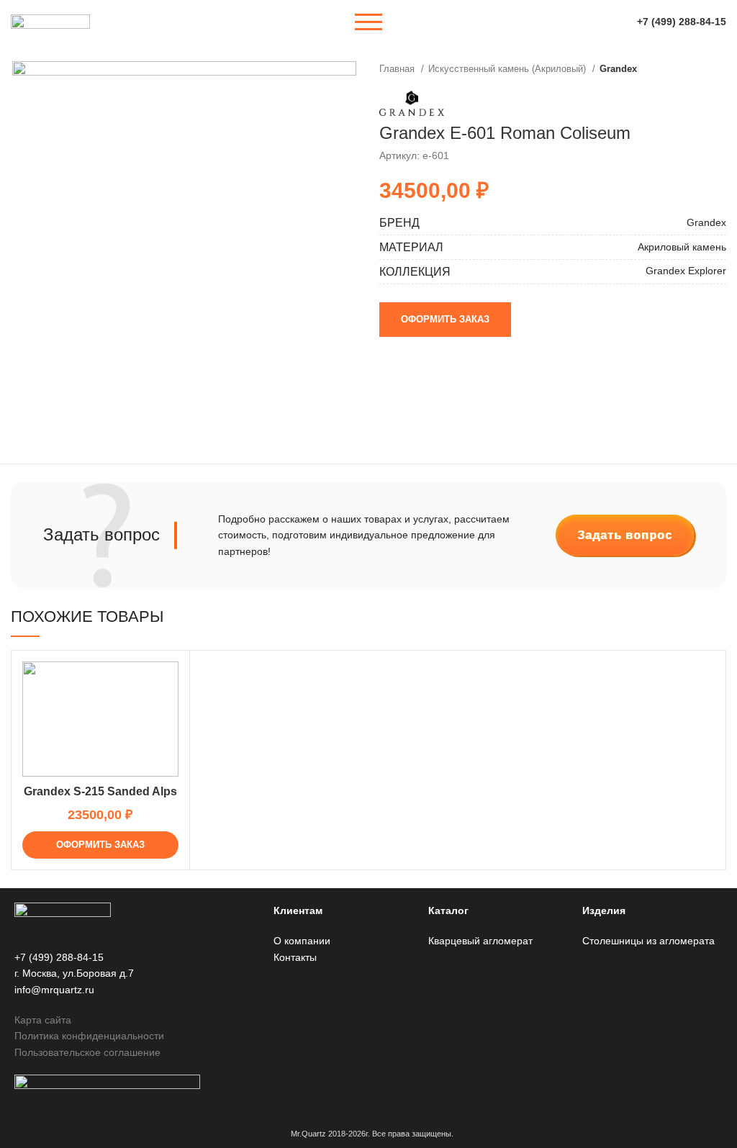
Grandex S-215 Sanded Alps (100, 791)
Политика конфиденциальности (89, 1035)
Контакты (295, 957)
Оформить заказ (445, 319)
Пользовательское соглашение (87, 1052)
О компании (301, 940)
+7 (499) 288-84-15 (681, 21)
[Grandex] (411, 103)
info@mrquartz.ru (54, 989)
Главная (398, 68)
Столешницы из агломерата (648, 940)
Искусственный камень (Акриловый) (508, 68)
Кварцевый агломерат (480, 940)
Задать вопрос (624, 535)
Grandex (618, 68)
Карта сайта (42, 1020)
